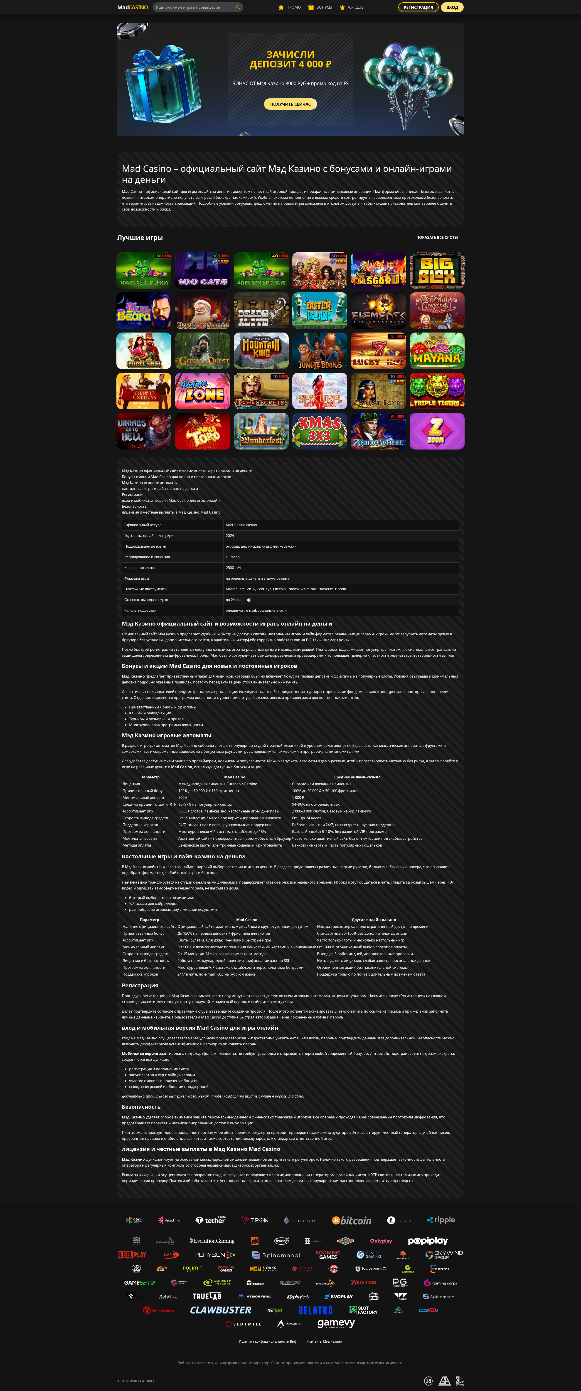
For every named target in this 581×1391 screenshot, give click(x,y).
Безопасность (134, 506)
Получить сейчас (290, 104)
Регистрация (418, 7)
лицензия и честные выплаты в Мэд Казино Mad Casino (171, 512)
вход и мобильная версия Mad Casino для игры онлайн (171, 500)
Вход (452, 7)
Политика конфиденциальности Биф (267, 1341)
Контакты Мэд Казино (324, 1341)
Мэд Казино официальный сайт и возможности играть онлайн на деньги (187, 470)
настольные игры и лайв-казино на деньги (160, 488)
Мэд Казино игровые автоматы (149, 482)
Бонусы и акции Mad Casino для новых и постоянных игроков (176, 476)
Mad (132, 7)
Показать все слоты (437, 237)
